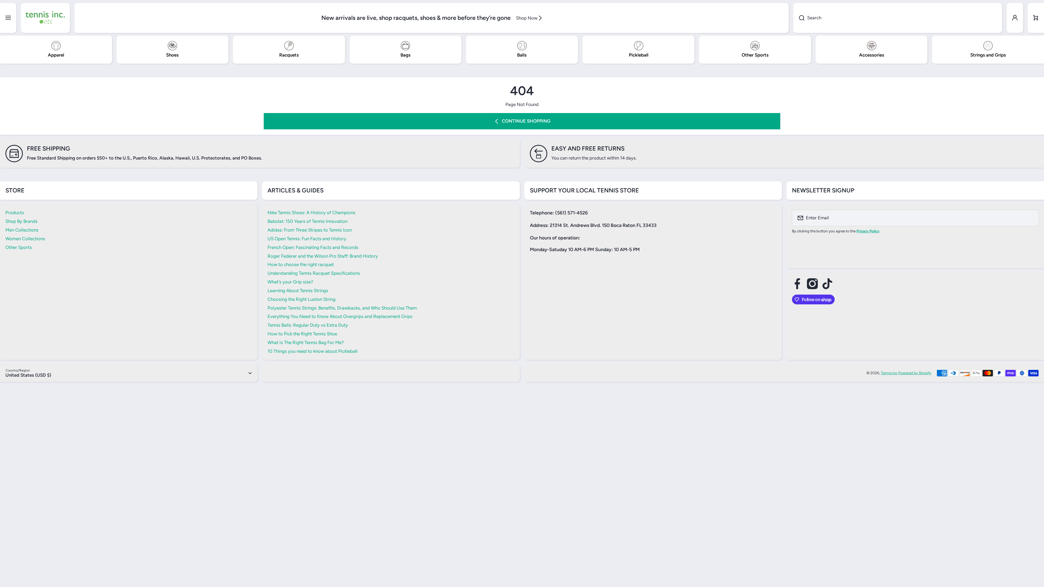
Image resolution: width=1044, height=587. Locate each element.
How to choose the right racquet (301, 264)
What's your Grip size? (290, 282)
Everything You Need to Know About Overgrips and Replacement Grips (340, 316)
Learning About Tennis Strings (298, 290)
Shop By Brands (21, 221)
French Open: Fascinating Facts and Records (313, 247)
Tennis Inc (889, 373)
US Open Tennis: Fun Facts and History (307, 238)
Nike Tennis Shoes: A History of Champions (311, 212)
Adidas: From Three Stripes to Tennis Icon (310, 230)
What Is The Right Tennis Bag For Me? (306, 342)
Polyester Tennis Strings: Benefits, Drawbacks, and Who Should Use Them (342, 308)
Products (14, 212)
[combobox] (897, 18)
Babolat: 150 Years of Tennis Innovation (307, 221)
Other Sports (18, 247)
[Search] (798, 18)
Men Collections (21, 230)
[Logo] (45, 18)
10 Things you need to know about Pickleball (313, 351)
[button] (1036, 18)
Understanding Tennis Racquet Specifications (314, 273)
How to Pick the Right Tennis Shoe (302, 333)
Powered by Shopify (914, 373)
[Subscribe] (1031, 218)
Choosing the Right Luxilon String (301, 299)
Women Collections (25, 238)
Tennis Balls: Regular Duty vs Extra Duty (308, 325)
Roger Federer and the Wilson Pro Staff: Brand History (323, 256)
